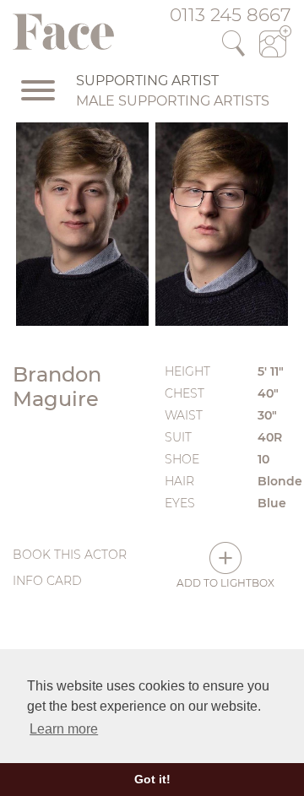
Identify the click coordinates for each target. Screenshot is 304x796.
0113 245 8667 (230, 14)
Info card (47, 580)
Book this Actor (70, 554)
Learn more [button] (64, 729)
